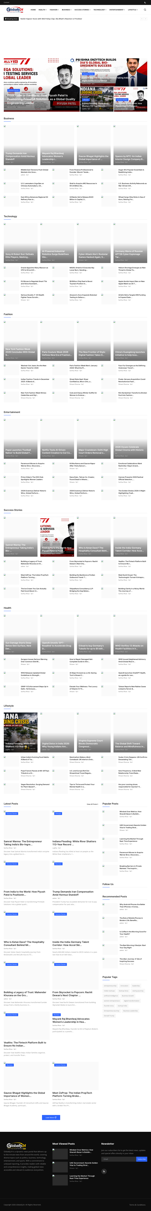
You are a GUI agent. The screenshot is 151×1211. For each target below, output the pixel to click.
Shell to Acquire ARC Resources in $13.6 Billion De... (83, 184)
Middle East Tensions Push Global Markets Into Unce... (34, 171)
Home (33, 10)
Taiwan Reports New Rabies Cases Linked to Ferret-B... (132, 687)
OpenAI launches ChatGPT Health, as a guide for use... (132, 674)
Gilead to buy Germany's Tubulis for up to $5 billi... (91, 647)
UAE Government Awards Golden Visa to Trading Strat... (133, 826)
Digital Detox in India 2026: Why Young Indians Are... (56, 745)
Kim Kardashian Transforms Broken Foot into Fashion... (132, 394)
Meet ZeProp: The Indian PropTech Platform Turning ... (34, 576)
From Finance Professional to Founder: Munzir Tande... (81, 171)
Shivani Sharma (75, 384)
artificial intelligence (111, 996)
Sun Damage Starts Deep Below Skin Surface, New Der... (18, 646)
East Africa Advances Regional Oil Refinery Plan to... (34, 198)
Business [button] (66, 10)
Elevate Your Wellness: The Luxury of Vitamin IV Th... (83, 687)
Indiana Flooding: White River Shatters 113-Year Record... (95, 104)
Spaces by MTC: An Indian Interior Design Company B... (129, 157)
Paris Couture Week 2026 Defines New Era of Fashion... (57, 353)
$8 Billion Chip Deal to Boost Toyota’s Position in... (81, 282)
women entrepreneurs (112, 1001)
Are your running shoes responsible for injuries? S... (129, 785)
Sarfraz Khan (11, 107)
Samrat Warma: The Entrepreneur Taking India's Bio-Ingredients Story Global (108, 79)
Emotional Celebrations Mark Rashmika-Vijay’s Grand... (130, 464)
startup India (122, 1006)
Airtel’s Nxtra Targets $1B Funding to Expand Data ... (132, 296)
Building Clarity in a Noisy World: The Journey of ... (131, 590)
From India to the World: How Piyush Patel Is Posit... (56, 549)
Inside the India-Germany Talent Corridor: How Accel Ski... (70, 943)
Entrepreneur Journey (111, 1011)
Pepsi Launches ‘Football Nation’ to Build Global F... (18, 451)
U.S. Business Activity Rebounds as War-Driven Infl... (132, 184)
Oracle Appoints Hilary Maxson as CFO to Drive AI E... (34, 269)
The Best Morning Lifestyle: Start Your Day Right (133, 946)
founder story (109, 1006)
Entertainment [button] (116, 10)
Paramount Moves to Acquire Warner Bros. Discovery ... (32, 464)
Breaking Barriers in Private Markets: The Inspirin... (131, 867)
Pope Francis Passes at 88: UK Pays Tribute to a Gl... (35, 772)
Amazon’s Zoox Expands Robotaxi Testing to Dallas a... (83, 296)
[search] (145, 10)
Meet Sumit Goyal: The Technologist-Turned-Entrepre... (131, 576)
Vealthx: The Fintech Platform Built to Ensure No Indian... (25, 1044)
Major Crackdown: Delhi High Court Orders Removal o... (93, 451)
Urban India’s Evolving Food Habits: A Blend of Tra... (35, 758)
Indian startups (109, 991)
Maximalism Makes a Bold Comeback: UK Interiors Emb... (82, 758)
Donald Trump (109, 1016)
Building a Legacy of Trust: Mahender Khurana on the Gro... (25, 994)
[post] (42, 85)
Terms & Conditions (137, 1205)
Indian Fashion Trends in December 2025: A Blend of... (35, 380)
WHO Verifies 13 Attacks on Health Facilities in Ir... (129, 647)
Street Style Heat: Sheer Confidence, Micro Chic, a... (81, 380)
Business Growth (128, 996)
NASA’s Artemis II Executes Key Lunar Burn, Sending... (82, 269)
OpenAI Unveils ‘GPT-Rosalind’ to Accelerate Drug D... (56, 646)
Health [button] (42, 10)
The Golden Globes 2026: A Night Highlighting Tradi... (131, 492)
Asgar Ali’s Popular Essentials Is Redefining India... (131, 171)
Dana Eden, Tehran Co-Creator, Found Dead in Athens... (82, 478)
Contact (6, 2)
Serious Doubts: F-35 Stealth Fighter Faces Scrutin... (32, 296)
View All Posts (92, 804)
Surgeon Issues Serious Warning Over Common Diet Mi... (34, 660)
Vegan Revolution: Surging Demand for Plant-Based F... (35, 785)
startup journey (137, 991)
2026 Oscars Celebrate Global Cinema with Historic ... (129, 450)
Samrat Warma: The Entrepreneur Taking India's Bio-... (20, 548)
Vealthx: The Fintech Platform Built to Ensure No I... (132, 562)
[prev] (141, 18)
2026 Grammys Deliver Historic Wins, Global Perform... (33, 492)
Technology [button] (99, 10)
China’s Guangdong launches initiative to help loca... (130, 353)
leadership (136, 986)
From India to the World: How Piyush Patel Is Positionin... (24, 893)
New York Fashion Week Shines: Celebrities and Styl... (33, 394)
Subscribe (142, 1159)
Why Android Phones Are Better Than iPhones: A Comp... (132, 905)
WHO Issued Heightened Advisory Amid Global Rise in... (132, 660)
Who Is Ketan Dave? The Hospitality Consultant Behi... (93, 549)
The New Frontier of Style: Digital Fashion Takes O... (92, 353)
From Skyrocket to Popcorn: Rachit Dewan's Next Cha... (84, 562)
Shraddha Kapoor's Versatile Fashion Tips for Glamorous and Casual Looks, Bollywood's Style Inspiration (63, 19)
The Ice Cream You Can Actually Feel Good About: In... (33, 590)
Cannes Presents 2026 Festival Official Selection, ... (130, 478)
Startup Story (123, 991)
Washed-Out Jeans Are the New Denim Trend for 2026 (33, 367)
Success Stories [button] (82, 10)
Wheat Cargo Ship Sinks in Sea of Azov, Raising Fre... (131, 198)
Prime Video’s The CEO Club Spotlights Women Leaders (32, 478)
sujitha (84, 109)
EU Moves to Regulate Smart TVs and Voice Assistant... (34, 282)
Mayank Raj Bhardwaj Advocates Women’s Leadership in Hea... (71, 1020)
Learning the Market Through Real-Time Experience (131, 840)
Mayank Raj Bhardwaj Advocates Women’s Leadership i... (53, 156)
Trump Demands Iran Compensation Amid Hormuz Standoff (20, 156)
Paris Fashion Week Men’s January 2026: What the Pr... (83, 367)
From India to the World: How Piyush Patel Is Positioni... (129, 104)
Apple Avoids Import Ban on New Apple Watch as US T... (131, 282)
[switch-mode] (145, 2)
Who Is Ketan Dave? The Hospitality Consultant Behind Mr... (24, 943)
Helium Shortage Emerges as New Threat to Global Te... (132, 269)
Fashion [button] (53, 10)
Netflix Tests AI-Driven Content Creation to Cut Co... (57, 451)
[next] (145, 18)
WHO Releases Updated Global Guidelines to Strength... (33, 674)
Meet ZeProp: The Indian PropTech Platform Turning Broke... (72, 1094)
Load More (50, 1117)
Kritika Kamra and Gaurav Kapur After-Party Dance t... (82, 464)
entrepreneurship (110, 986)
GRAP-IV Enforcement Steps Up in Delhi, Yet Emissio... (34, 687)
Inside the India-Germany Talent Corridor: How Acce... (129, 549)
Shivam (81, 260)
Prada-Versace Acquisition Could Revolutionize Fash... (131, 380)
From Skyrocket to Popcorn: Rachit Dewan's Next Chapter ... (72, 994)
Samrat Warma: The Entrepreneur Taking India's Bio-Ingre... (23, 843)
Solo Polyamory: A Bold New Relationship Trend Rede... (129, 772)
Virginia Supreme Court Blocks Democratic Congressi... (91, 743)
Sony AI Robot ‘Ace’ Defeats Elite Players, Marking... (20, 255)
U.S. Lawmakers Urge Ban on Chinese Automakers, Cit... (32, 184)
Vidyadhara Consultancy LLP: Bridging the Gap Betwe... (81, 590)
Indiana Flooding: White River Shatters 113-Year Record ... (74, 843)
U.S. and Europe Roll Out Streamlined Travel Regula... (81, 772)
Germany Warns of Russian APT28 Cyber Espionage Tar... (129, 254)
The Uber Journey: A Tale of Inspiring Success (131, 960)
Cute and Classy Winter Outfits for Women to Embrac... (83, 394)
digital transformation (131, 1001)
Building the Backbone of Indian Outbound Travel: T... (82, 576)
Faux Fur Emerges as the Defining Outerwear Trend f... (131, 367)
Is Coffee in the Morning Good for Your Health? (133, 933)
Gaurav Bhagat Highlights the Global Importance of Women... (24, 1094)
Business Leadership (130, 1011)
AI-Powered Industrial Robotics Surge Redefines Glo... (55, 254)
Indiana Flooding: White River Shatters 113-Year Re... (20, 745)
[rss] (104, 1171)
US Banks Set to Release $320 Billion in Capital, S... (81, 198)
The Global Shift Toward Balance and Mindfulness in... (130, 745)
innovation (124, 986)
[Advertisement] (75, 38)
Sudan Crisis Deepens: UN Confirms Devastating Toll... (132, 758)
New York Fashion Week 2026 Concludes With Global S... (20, 352)
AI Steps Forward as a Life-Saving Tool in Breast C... (83, 674)
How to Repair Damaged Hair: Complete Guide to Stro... (81, 660)
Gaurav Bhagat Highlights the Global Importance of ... (94, 157)
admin (8, 162)
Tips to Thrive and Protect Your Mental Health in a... (82, 785)
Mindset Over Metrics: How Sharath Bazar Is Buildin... (130, 813)
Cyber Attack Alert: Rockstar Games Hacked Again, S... (93, 255)
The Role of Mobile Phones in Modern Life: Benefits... (131, 919)
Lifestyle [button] (132, 10)
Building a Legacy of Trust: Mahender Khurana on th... (31, 562)
